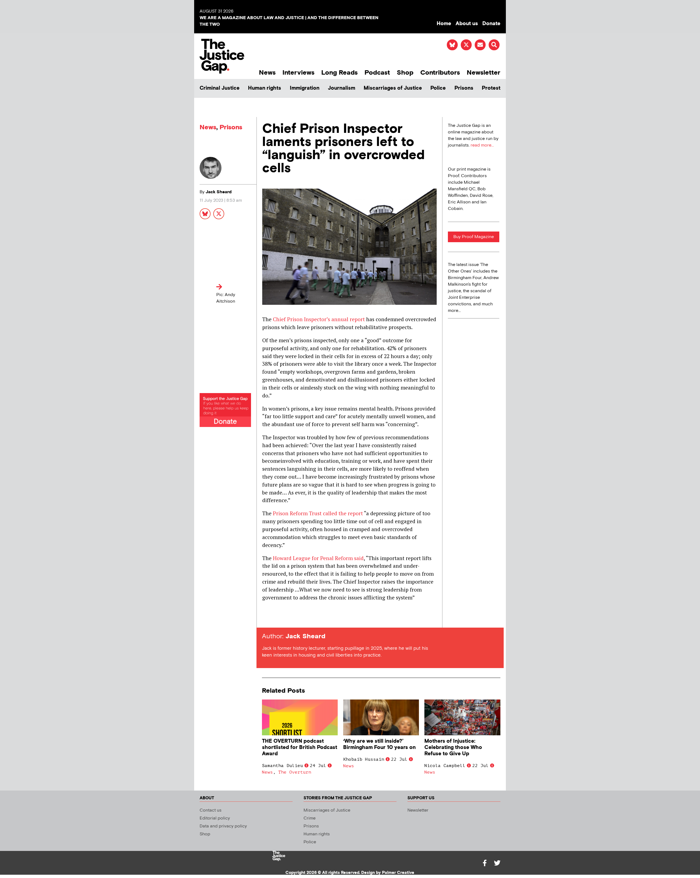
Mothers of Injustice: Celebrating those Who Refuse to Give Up (453, 747)
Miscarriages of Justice (393, 88)
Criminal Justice (220, 88)
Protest (491, 88)
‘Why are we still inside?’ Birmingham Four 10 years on (379, 744)
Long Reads (339, 72)
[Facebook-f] (484, 863)
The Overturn (294, 772)
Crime (310, 818)
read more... (482, 145)
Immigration (304, 88)
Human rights (264, 88)
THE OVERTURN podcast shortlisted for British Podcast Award (299, 747)
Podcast (377, 72)
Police (438, 88)
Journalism (341, 88)
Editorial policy (215, 818)
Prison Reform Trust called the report (318, 513)
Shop (405, 72)
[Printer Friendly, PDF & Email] (266, 618)
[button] (494, 45)
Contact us (210, 810)
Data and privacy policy (223, 826)
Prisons (463, 88)
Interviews (298, 72)
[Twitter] (497, 863)
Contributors (440, 72)
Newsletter (483, 72)
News (267, 72)
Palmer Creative (398, 872)
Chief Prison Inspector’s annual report (319, 319)
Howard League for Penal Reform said (318, 558)
